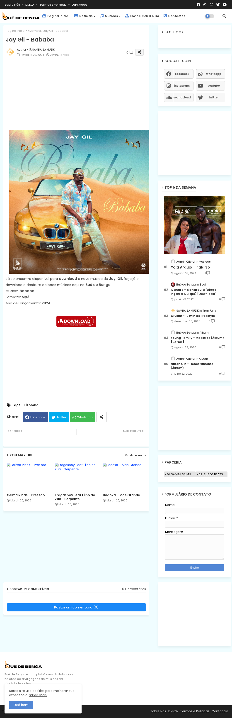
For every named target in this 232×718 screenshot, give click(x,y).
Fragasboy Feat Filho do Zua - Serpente (75, 497)
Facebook (37, 417)
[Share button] (101, 417)
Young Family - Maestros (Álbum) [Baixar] (197, 340)
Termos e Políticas (53, 4)
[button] (224, 16)
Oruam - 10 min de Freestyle (193, 316)
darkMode (79, 4)
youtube (214, 86)
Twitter (61, 417)
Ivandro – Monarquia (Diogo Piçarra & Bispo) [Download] (194, 292)
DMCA (30, 4)
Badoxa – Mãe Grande (121, 495)
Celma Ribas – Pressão (26, 495)
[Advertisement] (81, 95)
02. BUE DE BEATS (211, 474)
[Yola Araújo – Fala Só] (194, 225)
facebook (182, 74)
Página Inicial (58, 16)
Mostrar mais (135, 455)
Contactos (176, 16)
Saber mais (38, 695)
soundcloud (182, 97)
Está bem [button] (21, 705)
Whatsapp (85, 417)
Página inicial (15, 31)
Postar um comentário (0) (76, 607)
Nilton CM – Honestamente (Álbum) (192, 366)
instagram (182, 86)
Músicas (111, 16)
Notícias (85, 16)
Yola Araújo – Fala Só (190, 267)
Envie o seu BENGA (144, 16)
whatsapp (213, 74)
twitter (214, 97)
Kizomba (34, 31)
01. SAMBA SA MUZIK (181, 474)
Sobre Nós (13, 4)
